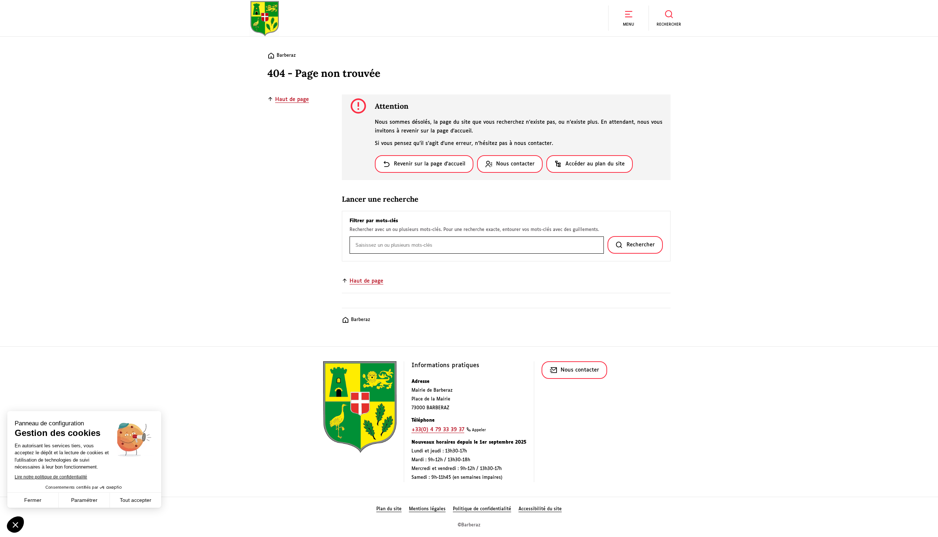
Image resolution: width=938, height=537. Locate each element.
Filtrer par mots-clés (374, 221)
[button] (628, 18)
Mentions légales (427, 509)
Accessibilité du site (540, 509)
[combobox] (477, 245)
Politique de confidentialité (482, 509)
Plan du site (389, 509)
